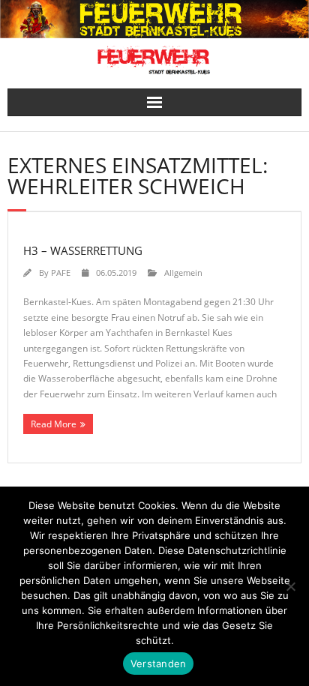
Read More (53, 424)
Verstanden (158, 664)
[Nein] (290, 586)
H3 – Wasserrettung (82, 250)
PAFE (60, 272)
